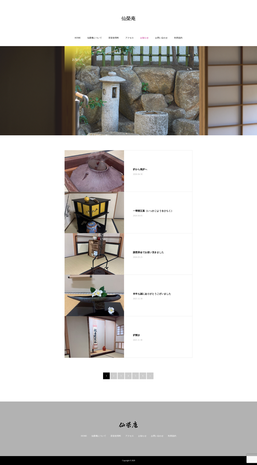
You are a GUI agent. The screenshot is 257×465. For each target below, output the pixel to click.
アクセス (129, 38)
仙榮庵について (94, 38)
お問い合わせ (161, 38)
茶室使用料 (113, 38)
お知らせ (144, 38)
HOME (78, 38)
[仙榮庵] (128, 425)
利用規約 (178, 38)
